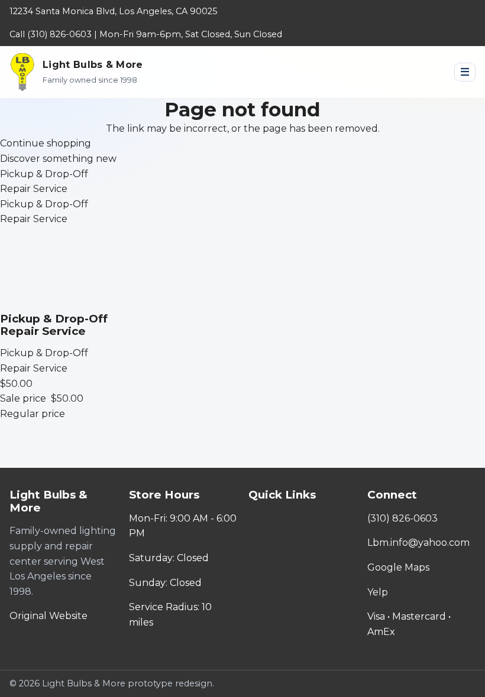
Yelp (377, 592)
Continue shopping (45, 143)
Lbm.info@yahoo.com (418, 542)
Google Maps (398, 567)
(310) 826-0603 (402, 518)
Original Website (48, 615)
